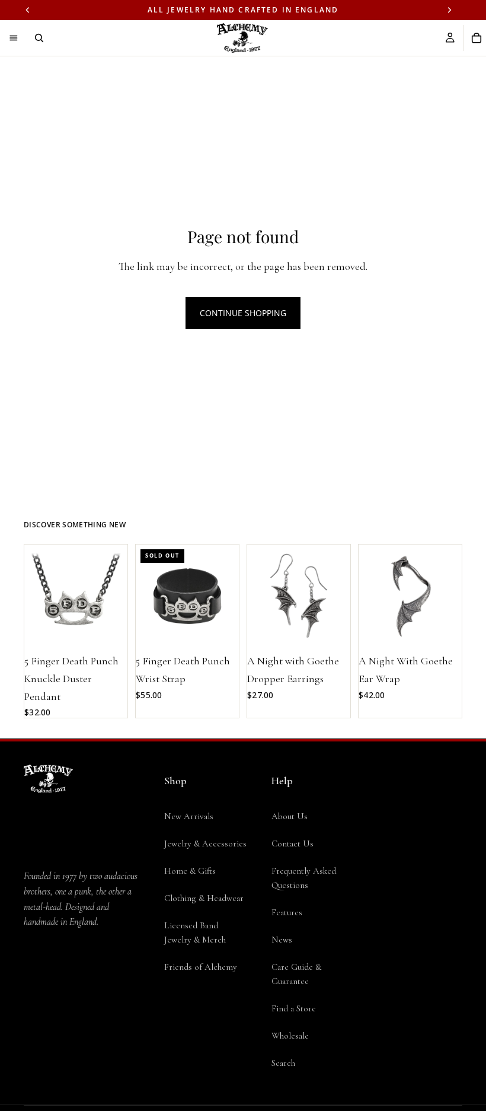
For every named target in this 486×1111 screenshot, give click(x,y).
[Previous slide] (37, 596)
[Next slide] (114, 596)
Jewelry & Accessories (205, 843)
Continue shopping (243, 313)
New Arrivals (188, 816)
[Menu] (13, 38)
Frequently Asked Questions (303, 877)
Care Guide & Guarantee (296, 974)
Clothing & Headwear (204, 898)
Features (286, 912)
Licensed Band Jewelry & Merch (195, 932)
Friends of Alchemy (200, 967)
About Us (289, 816)
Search (283, 1063)
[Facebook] (31, 1020)
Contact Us (292, 843)
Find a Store (293, 1008)
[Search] (39, 38)
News (281, 939)
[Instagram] (54, 1020)
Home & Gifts (190, 870)
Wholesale (290, 1035)
